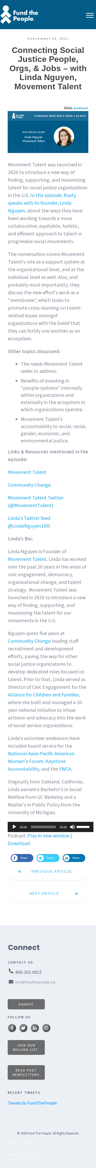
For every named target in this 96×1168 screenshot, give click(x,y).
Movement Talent (27, 472)
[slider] (84, 826)
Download (19, 843)
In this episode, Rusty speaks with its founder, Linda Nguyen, (42, 203)
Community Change (29, 485)
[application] (48, 827)
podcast (81, 108)
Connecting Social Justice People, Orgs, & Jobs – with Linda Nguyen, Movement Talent (48, 68)
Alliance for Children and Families (43, 694)
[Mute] (72, 826)
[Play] (14, 826)
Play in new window (48, 835)
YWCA (65, 769)
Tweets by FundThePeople (32, 1103)
